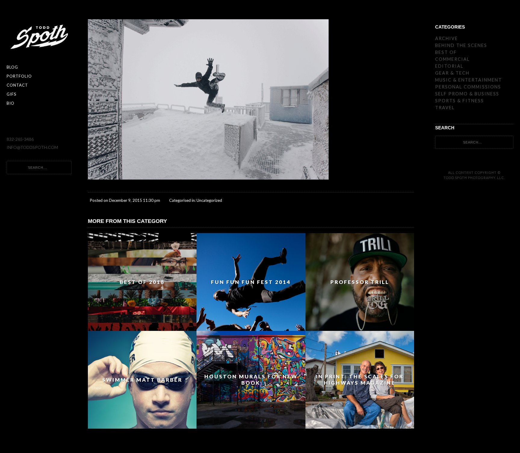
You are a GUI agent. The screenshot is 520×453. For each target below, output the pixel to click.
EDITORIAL (449, 66)
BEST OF (446, 52)
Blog (12, 67)
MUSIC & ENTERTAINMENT (468, 79)
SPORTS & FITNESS (459, 100)
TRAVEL (445, 107)
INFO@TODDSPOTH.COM (32, 147)
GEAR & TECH (452, 73)
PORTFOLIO (19, 76)
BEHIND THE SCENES (461, 45)
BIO (10, 103)
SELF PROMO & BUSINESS (467, 93)
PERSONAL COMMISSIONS (468, 86)
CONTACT (17, 85)
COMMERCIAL (452, 59)
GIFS (12, 94)
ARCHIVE (446, 38)
